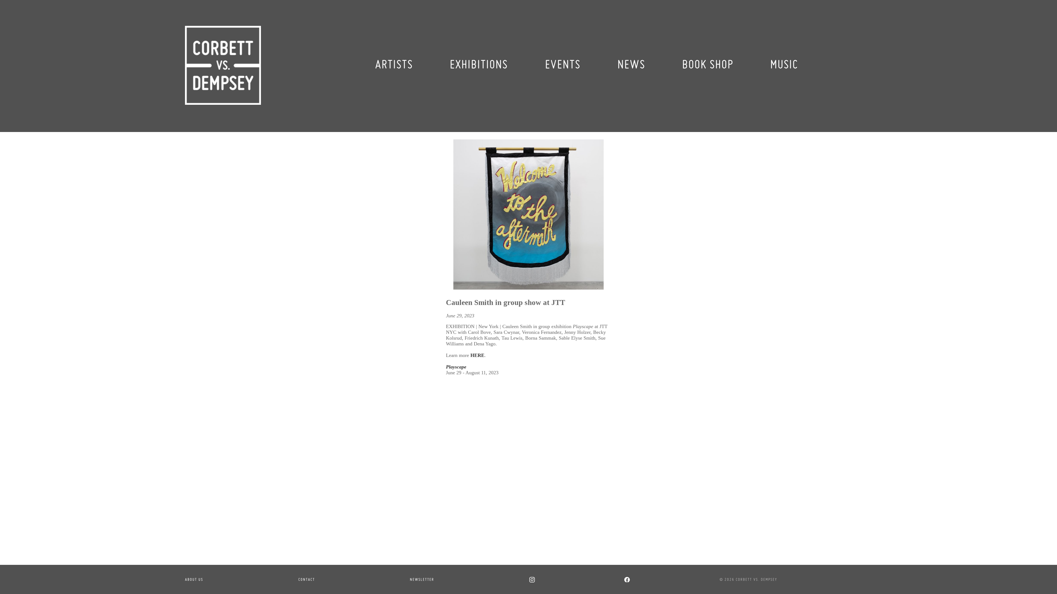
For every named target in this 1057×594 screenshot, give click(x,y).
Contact (306, 579)
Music (784, 64)
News (631, 64)
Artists (394, 64)
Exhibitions (479, 64)
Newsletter (422, 579)
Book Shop (707, 64)
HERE (477, 355)
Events (563, 64)
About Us (194, 579)
